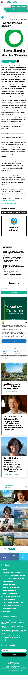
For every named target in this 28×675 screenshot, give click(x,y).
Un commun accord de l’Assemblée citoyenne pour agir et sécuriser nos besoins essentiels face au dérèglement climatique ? (14, 252)
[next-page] (5, 640)
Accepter (14, 341)
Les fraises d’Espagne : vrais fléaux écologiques (12, 626)
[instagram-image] (7, 497)
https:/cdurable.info (14, 232)
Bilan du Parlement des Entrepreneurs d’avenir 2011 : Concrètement (13, 636)
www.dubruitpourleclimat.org (8, 203)
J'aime (4, 553)
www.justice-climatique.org (8, 200)
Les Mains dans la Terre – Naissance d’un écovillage (11, 386)
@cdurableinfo (9, 485)
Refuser (14, 345)
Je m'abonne (14, 292)
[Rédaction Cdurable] (3, 17)
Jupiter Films (6, 391)
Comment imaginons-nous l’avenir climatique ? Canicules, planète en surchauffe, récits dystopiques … (12, 273)
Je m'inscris (14, 654)
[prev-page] (2, 640)
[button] (25, 322)
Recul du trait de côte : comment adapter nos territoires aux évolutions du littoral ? (13, 266)
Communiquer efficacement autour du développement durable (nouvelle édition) (13, 632)
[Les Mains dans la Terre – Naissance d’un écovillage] (14, 372)
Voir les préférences (14, 349)
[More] (17, 61)
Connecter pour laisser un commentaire (14, 212)
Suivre (25, 486)
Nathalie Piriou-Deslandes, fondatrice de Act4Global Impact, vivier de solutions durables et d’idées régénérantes (13, 259)
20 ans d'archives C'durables (10, 52)
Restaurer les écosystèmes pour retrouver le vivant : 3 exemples (14, 356)
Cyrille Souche (7, 433)
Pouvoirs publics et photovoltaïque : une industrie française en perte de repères (13, 622)
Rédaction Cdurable (9, 17)
